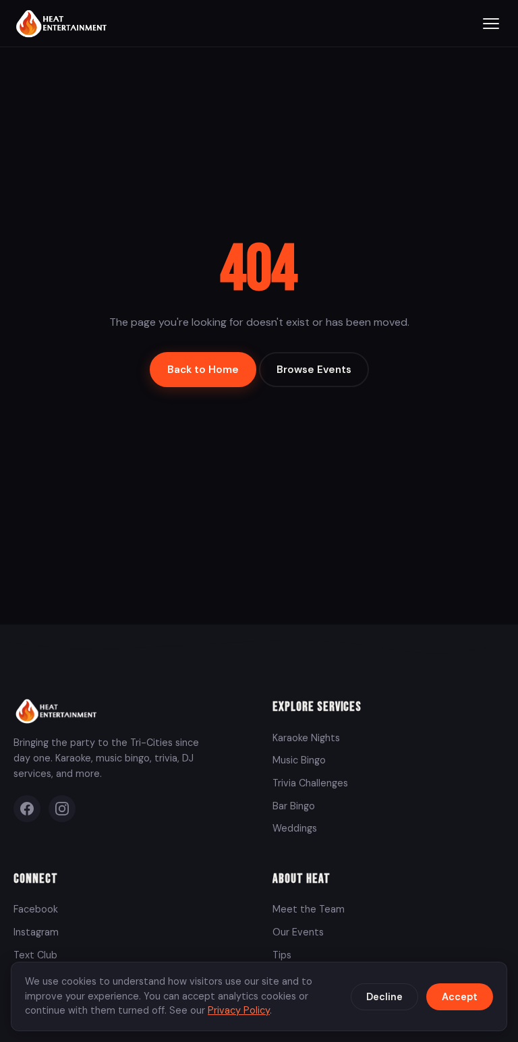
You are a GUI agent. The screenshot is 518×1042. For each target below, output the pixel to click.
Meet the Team (308, 909)
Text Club (35, 955)
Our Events (298, 932)
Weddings (294, 828)
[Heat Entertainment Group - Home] (63, 23)
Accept (460, 997)
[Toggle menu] (491, 23)
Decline (384, 997)
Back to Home (203, 369)
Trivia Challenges (310, 783)
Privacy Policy (239, 1010)
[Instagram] (62, 808)
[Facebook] (26, 808)
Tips (281, 955)
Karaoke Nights (306, 738)
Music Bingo (299, 760)
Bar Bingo (293, 806)
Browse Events (314, 369)
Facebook (35, 909)
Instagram (36, 932)
